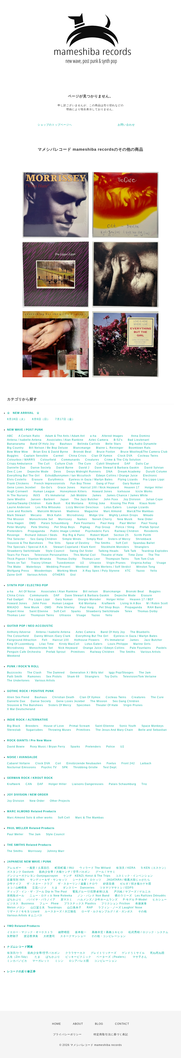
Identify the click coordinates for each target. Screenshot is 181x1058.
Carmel (58, 455)
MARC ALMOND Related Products (31, 811)
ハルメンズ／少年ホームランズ (97, 899)
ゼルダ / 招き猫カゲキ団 (135, 883)
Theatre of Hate (112, 554)
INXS (36, 495)
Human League (44, 491)
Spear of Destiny (77, 543)
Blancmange (82, 447)
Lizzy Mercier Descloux (82, 507)
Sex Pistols (54, 676)
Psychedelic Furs (97, 531)
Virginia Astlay (141, 562)
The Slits (54, 543)
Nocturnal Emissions (21, 767)
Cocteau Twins (148, 455)
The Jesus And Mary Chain (114, 729)
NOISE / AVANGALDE (22, 757)
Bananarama (16, 443)
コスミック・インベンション (134, 875)
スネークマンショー (73, 936)
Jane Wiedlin (16, 499)
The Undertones (18, 680)
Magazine (91, 511)
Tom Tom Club (144, 558)
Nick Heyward (68, 647)
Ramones (34, 676)
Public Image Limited (65, 531)
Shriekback (143, 539)
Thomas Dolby (67, 558)
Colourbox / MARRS (21, 459)
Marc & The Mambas (89, 817)
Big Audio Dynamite (143, 443)
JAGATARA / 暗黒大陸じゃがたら (128, 879)
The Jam (145, 672)
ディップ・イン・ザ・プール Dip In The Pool (37, 891)
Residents (151, 531)
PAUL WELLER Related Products (31, 828)
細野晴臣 (64, 932)
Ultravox (95, 562)
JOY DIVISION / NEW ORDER (27, 794)
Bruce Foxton (106, 451)
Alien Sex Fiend (18, 697)
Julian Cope (154, 499)
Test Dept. (110, 767)
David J (84, 467)
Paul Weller (128, 523)
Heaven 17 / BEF (141, 599)
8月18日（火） (17, 419)
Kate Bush (53, 503)
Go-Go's (46, 487)
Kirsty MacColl (69, 643)
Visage (161, 562)
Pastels (161, 647)
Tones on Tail (16, 562)
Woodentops (43, 570)
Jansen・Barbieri (43, 499)
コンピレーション (105, 960)
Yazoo (140, 570)
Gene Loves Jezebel (21, 487)
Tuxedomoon (66, 562)
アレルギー (14, 867)
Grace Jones (66, 487)
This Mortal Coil (85, 554)
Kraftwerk (108, 603)
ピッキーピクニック (78, 956)
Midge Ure (96, 515)
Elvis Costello (16, 479)
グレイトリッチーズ (104, 952)
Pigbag (85, 527)
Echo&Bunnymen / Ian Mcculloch (68, 475)
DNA (109, 471)
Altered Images (114, 435)
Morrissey (65, 519)
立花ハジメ (39, 887)
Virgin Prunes (116, 562)
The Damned (56, 672)
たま (55, 887)
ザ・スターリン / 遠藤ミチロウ (78, 883)
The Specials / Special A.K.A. (27, 547)
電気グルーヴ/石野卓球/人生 (90, 891)
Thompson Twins (117, 558)
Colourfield (48, 459)
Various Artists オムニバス (24, 915)
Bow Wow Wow (17, 451)
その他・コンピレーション (108, 936)
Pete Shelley (40, 527)
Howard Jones (102, 491)
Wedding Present (58, 566)
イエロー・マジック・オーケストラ (30, 932)
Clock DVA (125, 455)
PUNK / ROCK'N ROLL (23, 666)
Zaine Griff (14, 574)
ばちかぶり (14, 899)
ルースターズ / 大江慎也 (60, 911)
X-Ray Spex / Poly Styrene (101, 570)
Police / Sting (125, 527)
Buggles (13, 455)
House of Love (54, 725)
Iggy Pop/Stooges (121, 672)
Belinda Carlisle (88, 443)
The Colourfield (18, 636)
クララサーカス (75, 952)
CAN (29, 784)
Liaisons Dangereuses (88, 784)
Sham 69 (73, 676)
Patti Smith (14, 676)
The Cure (84, 463)
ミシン (59, 960)
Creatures (92, 459)
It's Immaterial (55, 495)
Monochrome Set (41, 519)
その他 (142, 911)
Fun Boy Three (80, 483)
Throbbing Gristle (85, 767)
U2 (82, 562)
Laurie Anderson (18, 507)
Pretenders (15, 531)
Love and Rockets (19, 511)
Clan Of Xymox (102, 455)
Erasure (37, 479)
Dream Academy (129, 471)
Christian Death (63, 697)
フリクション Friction (115, 903)
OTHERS (59, 574)
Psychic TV (49, 767)
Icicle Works (144, 491)
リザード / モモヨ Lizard (23, 911)
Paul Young (149, 523)
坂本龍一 (81, 932)
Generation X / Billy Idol (87, 672)
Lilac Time (46, 643)
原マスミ (66, 899)
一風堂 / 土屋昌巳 (38, 867)
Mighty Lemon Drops (123, 515)
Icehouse (123, 491)
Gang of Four (106, 483)
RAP (90, 907)
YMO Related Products (23, 926)
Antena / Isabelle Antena (24, 439)
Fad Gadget (15, 599)
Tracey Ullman (41, 562)
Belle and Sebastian (152, 729)
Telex (128, 611)
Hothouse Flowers (87, 639)
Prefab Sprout (149, 527)
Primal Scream (79, 725)
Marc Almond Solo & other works (30, 817)
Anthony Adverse (19, 632)
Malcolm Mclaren (49, 511)
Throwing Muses (59, 729)
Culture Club (64, 463)
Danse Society (41, 467)
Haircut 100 (61, 639)
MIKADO (13, 607)
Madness (73, 511)
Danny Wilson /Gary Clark (52, 636)
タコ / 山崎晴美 (17, 887)
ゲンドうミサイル (133, 952)
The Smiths (102, 543)
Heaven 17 (132, 487)
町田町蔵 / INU (64, 867)
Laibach (145, 763)
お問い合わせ (126, 124)
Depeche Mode (38, 471)
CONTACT (122, 1023)
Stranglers (141, 547)
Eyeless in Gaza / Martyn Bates (91, 479)
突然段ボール (15, 895)
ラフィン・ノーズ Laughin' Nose (120, 907)
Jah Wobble (78, 495)
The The (154, 554)
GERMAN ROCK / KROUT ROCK (30, 777)
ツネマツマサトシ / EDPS (117, 887)
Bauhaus (66, 443)
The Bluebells (140, 632)
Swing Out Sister (81, 550)
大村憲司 (49, 936)
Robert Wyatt (99, 535)
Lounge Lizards (138, 507)
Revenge (13, 535)
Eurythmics (56, 479)
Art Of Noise (27, 591)
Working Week (67, 570)
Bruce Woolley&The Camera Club (144, 451)
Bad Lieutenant (138, 439)
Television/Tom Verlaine (139, 676)
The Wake (14, 566)
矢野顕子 (13, 936)
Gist (73, 574)
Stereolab (14, 729)
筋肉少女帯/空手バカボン (44, 952)
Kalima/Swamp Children (24, 503)
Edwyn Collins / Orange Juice (117, 475)
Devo (57, 471)
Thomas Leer (91, 558)
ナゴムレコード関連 (20, 946)
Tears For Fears (18, 554)
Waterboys (33, 566)
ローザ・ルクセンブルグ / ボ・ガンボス (107, 911)
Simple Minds (71, 539)
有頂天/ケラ (14, 952)
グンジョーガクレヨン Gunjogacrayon (32, 875)
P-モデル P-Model (135, 899)
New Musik (124, 519)
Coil (58, 763)
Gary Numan (131, 483)
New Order (145, 519)
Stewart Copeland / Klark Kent (74, 547)
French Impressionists (49, 483)
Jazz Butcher (153, 639)
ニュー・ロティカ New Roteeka (51, 895)
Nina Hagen (15, 523)
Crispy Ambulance (19, 463)
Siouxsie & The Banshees (25, 543)
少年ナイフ (14, 883)
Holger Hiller (154, 487)
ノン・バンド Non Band (93, 895)
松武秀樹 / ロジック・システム (148, 932)
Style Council (55, 550)
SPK (65, 767)
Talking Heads (108, 550)
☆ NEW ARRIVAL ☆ (23, 413)
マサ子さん (140, 956)
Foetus (111, 763)
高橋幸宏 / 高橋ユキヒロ (107, 932)
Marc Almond (113, 511)
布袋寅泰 (141, 903)
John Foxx (111, 499)
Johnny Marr (55, 851)
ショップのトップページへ (55, 124)
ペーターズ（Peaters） (111, 956)
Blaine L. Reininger (109, 447)
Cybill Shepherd (107, 463)
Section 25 (121, 535)
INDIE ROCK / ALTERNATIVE (27, 719)
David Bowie (16, 746)
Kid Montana (74, 503)
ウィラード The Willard (95, 867)
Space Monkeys (152, 725)
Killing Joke (97, 503)
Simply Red (95, 539)
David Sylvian (154, 467)
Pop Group (102, 527)
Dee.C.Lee (14, 471)
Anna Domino (140, 435)
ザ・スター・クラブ (40, 883)
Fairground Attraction (22, 639)
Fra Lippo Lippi (153, 479)
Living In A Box (130, 603)
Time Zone (135, 554)
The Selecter (16, 539)
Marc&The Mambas (140, 511)
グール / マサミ (105, 871)
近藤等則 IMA (16, 879)
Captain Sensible (36, 455)
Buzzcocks (14, 672)
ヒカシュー (160, 899)
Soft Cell (122, 543)
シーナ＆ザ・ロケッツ (87, 879)
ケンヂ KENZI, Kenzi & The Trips (86, 875)
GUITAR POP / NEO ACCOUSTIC (30, 625)
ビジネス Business (20, 903)
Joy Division (132, 499)
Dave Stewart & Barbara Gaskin (117, 467)
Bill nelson (90, 591)
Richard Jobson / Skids (41, 535)
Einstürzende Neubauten (83, 763)
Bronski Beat (82, 451)
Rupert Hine (15, 611)
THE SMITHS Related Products (29, 844)
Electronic (150, 475)
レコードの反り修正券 (21, 971)
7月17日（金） (65, 419)
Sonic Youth (127, 725)
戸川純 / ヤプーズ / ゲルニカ (132, 891)
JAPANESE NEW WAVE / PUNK (29, 861)
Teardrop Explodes (154, 550)
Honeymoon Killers (73, 491)
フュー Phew (49, 903)
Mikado (148, 515)
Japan (64, 499)
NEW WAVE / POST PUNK (25, 429)
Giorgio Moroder (89, 599)
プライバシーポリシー (67, 1034)
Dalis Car (142, 463)
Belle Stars (115, 443)
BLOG (99, 1023)
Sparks (76, 611)
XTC (128, 570)
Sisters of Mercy (119, 539)
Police (110, 746)
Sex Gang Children (43, 539)
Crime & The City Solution (122, 459)
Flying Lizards (128, 479)
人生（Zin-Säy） (18, 956)
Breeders (32, 725)
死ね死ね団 (157, 952)
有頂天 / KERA (126, 867)
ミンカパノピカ (17, 960)
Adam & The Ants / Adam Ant (65, 435)
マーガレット (41, 960)
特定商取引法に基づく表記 (111, 1034)
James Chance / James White (127, 495)
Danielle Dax (16, 467)
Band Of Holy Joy (42, 443)
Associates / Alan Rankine (65, 439)
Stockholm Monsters (115, 547)
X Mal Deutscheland (21, 709)
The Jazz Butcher (86, 499)
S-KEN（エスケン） (154, 867)
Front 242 (128, 763)
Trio (144, 784)
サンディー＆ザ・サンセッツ (48, 879)
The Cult (44, 463)
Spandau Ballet (144, 543)
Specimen (83, 705)
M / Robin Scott (157, 603)
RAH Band (154, 607)
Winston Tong (145, 566)
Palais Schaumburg (55, 523)
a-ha (93, 435)
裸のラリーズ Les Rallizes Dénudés (140, 895)
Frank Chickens (18, 483)
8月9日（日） (41, 419)
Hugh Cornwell (17, 491)
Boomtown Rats (140, 447)
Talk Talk (130, 550)
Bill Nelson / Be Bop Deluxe (48, 447)
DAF (127, 463)
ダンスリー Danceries (78, 887)
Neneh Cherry (102, 519)
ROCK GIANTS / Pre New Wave (29, 740)
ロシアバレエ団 (79, 960)
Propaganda (36, 531)
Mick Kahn (54, 515)
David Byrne (65, 467)
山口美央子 (74, 907)
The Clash (34, 672)
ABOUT (78, 1023)
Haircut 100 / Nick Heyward (100, 487)
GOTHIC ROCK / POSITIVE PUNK (30, 691)
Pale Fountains (84, 523)
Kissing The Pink (122, 503)
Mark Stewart (16, 515)
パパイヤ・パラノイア (41, 899)
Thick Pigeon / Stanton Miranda (29, 558)
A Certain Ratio (29, 435)
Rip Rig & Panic (74, 535)
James (96, 495)
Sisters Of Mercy (59, 705)
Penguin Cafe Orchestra (24, 651)
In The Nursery (17, 495)
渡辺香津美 (31, 936)
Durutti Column (156, 471)
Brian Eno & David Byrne (50, 451)
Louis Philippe (118, 643)
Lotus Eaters (113, 507)
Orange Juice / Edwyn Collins (103, 647)
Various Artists (37, 574)
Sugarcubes (34, 729)
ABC (10, 435)
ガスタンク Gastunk (20, 871)
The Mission (15, 519)
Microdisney (75, 515)
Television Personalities (51, 554)
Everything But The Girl (23, 475)
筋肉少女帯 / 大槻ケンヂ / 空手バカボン (64, 871)
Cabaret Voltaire (18, 763)
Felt (44, 639)
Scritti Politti (142, 535)
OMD (32, 523)
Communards (70, 459)
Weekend (82, 566)
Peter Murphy (16, 527)
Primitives (78, 651)
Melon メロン (16, 907)
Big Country (15, 447)
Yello (153, 570)
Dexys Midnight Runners (83, 471)
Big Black (13, 725)
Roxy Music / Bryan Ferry (47, 746)
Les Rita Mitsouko (48, 507)
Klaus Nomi (148, 503)
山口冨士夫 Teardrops (46, 907)
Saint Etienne (38, 611)
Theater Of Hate (107, 705)
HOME (56, 1023)
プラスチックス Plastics (80, 903)
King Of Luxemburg (20, 643)
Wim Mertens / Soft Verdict (112, 566)
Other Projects (60, 800)
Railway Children (127, 531)
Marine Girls (142, 643)
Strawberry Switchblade (23, 550)
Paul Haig (107, 523)
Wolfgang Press (18, 570)
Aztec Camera (98, 439)
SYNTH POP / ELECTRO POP (27, 585)
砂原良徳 (109, 883)
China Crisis (77, 455)
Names (82, 519)
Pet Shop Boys (64, 527)
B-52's (118, 439)
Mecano (36, 515)
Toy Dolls (111, 676)
